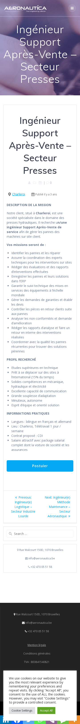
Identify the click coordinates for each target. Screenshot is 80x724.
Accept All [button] (46, 710)
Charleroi (18, 194)
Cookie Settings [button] (22, 710)
